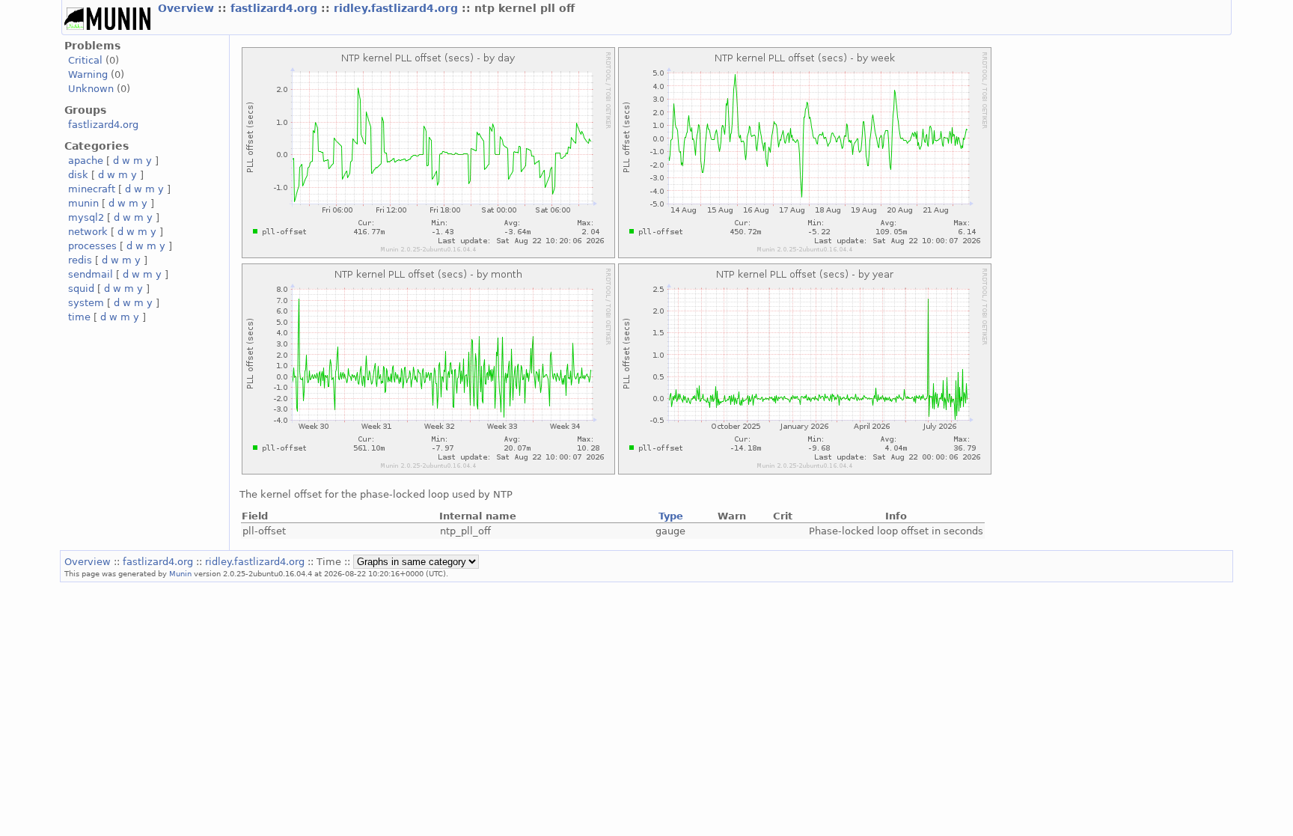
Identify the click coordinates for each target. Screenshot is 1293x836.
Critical (85, 60)
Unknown (91, 88)
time (79, 317)
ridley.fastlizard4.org (398, 8)
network (88, 231)
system (86, 302)
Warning (88, 74)
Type (670, 516)
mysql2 (86, 217)
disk (78, 174)
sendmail (90, 274)
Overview (188, 8)
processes (92, 245)
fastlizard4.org (275, 8)
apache (85, 160)
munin (83, 203)
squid (81, 288)
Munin (180, 573)
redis (80, 260)
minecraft (91, 189)
